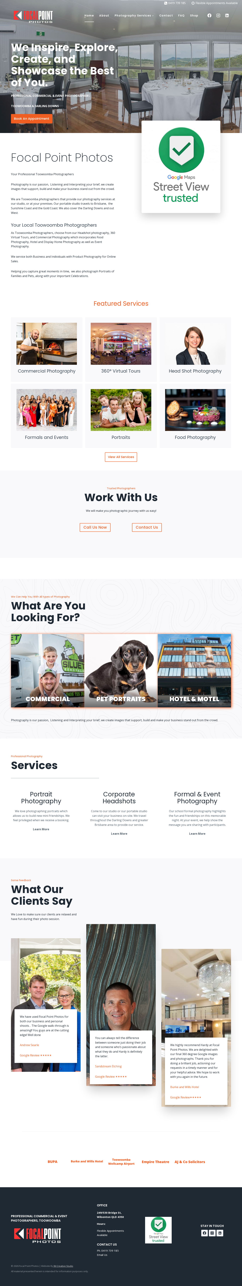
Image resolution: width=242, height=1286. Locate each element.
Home (89, 15)
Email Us (102, 1255)
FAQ (181, 15)
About (104, 15)
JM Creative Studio (63, 1266)
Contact (166, 15)
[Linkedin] (227, 16)
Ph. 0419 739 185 (108, 1250)
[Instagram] (218, 16)
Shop (194, 15)
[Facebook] (209, 16)
